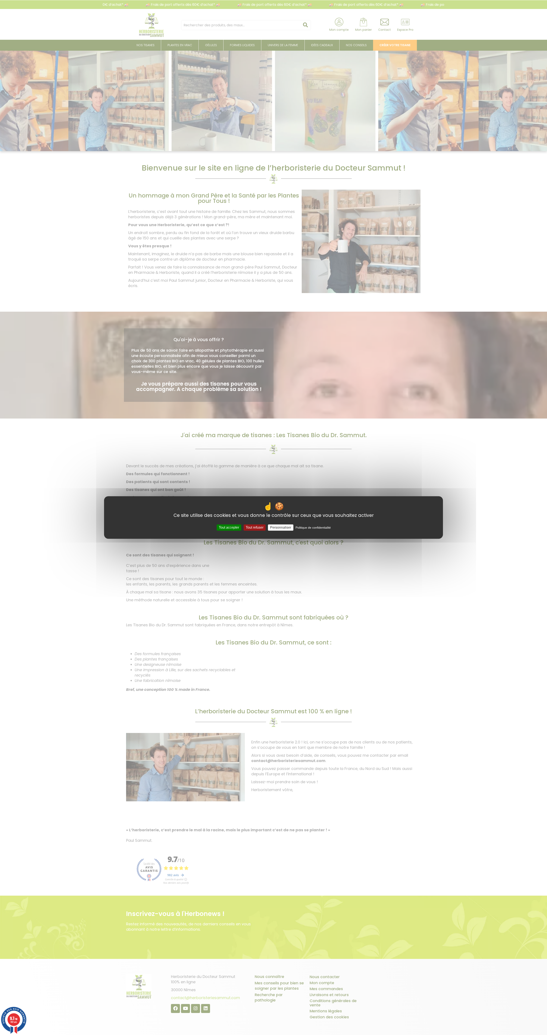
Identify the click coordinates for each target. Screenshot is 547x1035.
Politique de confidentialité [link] (313, 527)
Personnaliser (280, 527)
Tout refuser (254, 527)
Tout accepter (229, 527)
